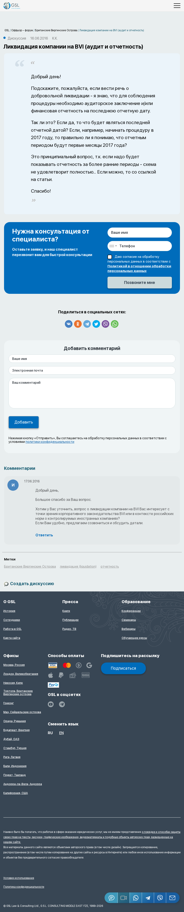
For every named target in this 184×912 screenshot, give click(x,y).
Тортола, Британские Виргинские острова (18, 692)
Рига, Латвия (11, 757)
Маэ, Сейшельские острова (22, 712)
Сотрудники (11, 620)
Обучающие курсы (134, 638)
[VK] (68, 324)
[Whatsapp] (114, 324)
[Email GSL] (173, 897)
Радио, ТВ (69, 629)
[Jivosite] (111, 897)
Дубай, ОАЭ (11, 739)
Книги (66, 611)
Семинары (129, 620)
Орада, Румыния (14, 721)
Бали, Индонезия (14, 766)
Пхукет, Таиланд (14, 775)
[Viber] (105, 324)
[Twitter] (96, 324)
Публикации (70, 620)
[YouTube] (51, 704)
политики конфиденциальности (50, 442)
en (61, 733)
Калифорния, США (15, 793)
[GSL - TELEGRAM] (62, 704)
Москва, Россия (14, 665)
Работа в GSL (12, 629)
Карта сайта (11, 638)
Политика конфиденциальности (23, 886)
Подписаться (123, 668)
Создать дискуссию (32, 584)
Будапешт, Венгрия (16, 730)
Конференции (131, 611)
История (9, 611)
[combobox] (113, 246)
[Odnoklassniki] (78, 324)
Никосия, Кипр (13, 683)
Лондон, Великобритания (20, 674)
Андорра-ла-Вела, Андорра (22, 784)
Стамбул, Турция (14, 748)
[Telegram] (87, 324)
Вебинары (129, 629)
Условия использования (18, 878)
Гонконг (8, 703)
